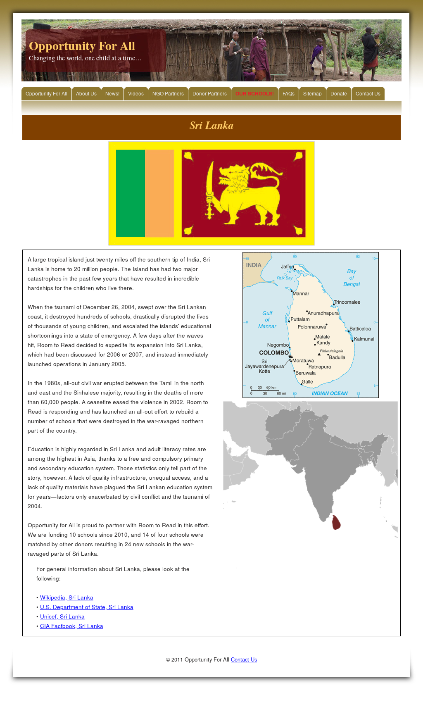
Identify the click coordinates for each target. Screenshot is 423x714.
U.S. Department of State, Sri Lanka (86, 607)
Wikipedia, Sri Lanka (66, 597)
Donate (338, 93)
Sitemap (312, 93)
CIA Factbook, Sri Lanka (71, 626)
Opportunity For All (46, 93)
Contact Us (368, 93)
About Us (86, 93)
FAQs (289, 93)
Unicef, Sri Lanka (62, 616)
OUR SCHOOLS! (254, 93)
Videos (136, 93)
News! (112, 93)
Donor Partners (209, 93)
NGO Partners (168, 93)
